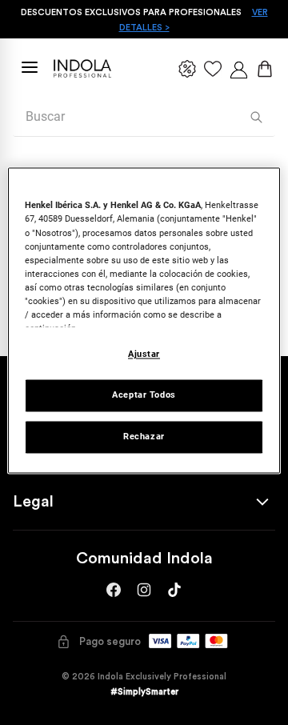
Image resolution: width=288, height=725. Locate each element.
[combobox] (144, 117)
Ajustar (144, 354)
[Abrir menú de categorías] (29, 67)
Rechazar (144, 437)
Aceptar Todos (143, 395)
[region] (144, 321)
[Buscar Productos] (256, 117)
